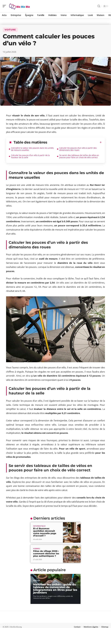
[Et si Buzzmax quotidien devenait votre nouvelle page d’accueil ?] (72, 532)
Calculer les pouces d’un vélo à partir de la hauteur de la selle (30, 156)
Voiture (10, 29)
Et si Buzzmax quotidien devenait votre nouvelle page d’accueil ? (44, 532)
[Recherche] (99, 6)
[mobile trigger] (5, 6)
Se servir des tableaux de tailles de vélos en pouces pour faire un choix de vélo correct (79, 156)
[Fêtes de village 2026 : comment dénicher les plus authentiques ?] (72, 554)
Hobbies (36, 549)
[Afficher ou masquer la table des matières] (74, 142)
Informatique (39, 526)
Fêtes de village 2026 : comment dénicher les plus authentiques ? (46, 553)
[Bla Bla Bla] (19, 6)
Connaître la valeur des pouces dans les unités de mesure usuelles (32, 149)
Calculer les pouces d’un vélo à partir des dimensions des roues (78, 149)
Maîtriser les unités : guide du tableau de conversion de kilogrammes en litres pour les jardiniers (55, 588)
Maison (36, 580)
